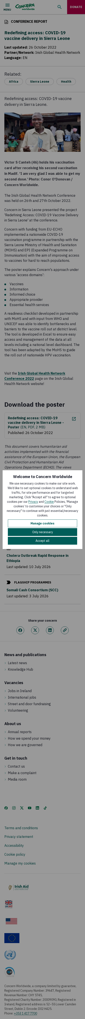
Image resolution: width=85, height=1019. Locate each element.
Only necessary (42, 532)
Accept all (42, 541)
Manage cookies (42, 523)
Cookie (49, 502)
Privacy (33, 502)
